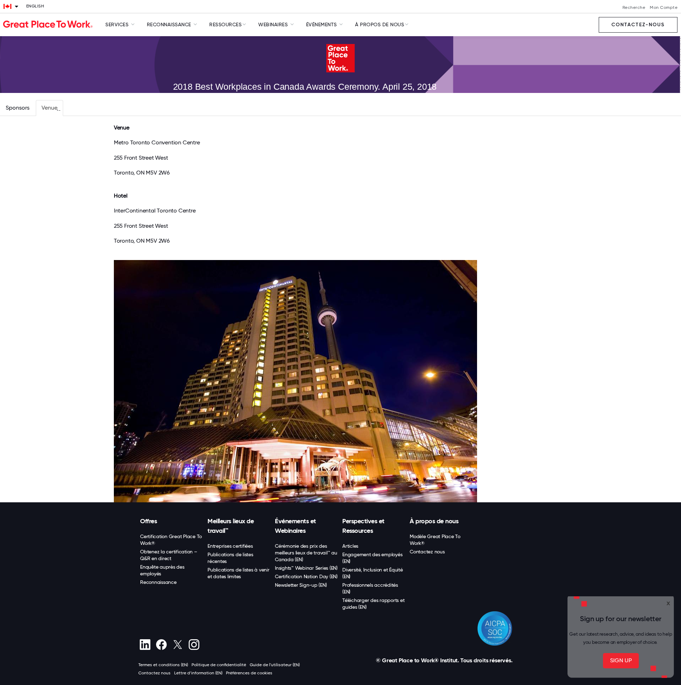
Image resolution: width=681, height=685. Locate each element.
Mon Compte (663, 7)
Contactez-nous (638, 25)
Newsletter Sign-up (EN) (301, 585)
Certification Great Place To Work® (171, 540)
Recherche (634, 7)
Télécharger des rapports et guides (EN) (373, 603)
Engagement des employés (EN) (372, 558)
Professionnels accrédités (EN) (370, 588)
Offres (148, 521)
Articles (350, 546)
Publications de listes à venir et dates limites (238, 573)
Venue (49, 107)
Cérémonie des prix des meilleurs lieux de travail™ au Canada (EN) (306, 552)
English (35, 6)
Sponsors (17, 107)
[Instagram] (193, 644)
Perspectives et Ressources (363, 526)
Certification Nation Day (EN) (306, 576)
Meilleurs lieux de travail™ (230, 526)
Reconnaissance (158, 582)
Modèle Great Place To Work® (435, 540)
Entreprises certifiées (230, 546)
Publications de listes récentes (230, 558)
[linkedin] (144, 644)
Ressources (225, 24)
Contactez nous (427, 551)
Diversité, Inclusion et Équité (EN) (372, 573)
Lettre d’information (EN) (198, 672)
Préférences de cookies (249, 672)
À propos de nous (434, 521)
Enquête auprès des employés (162, 570)
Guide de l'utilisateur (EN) (275, 664)
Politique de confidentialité (219, 664)
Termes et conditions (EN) (163, 664)
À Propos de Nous (379, 24)
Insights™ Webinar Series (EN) (306, 568)
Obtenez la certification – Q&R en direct (168, 555)
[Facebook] (161, 644)
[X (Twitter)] (177, 644)
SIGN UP (621, 660)
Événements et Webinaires (295, 526)
